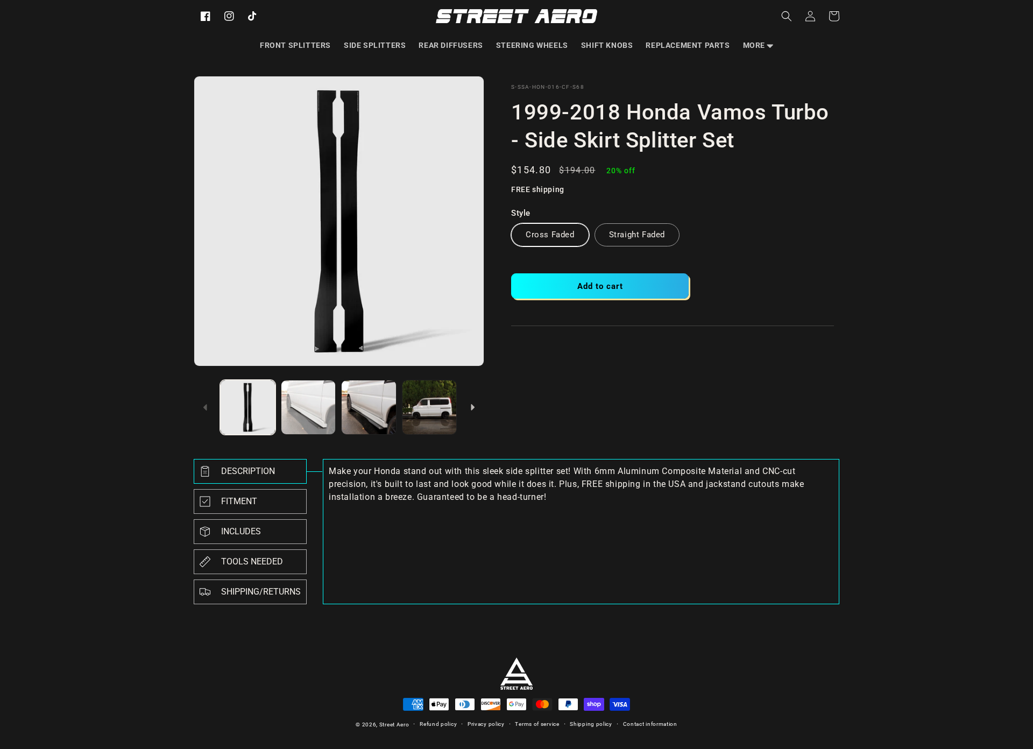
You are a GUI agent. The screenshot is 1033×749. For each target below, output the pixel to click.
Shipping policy (591, 724)
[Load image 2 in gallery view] (308, 407)
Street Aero (394, 724)
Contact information (650, 724)
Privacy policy (486, 724)
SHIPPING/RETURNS (261, 592)
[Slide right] (472, 407)
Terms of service (537, 724)
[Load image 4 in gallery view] (429, 407)
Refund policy (438, 724)
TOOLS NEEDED (252, 561)
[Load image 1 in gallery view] (247, 407)
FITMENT (239, 501)
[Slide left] (205, 407)
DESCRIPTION (248, 471)
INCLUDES (241, 531)
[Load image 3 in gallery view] (369, 407)
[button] (758, 45)
